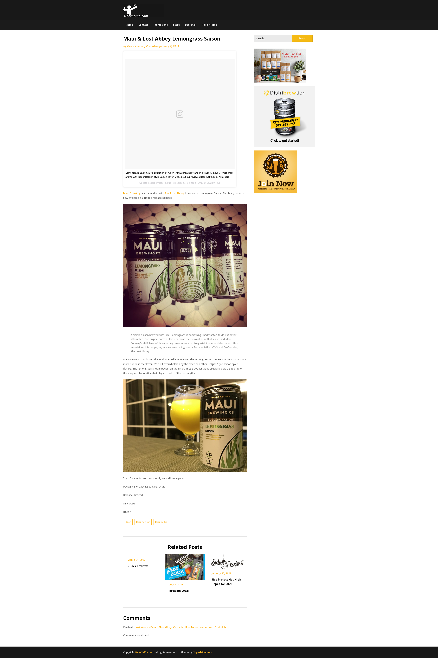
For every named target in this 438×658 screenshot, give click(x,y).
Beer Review (143, 521)
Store (176, 24)
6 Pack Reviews (137, 566)
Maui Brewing (131, 193)
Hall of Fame (209, 24)
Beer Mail (190, 24)
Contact (143, 24)
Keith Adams (135, 46)
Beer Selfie (161, 521)
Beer (128, 521)
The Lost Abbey (174, 193)
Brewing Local (179, 591)
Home (129, 24)
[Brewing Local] (185, 566)
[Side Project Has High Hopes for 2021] (227, 560)
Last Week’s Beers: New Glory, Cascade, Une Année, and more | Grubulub (180, 627)
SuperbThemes (202, 652)
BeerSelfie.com (144, 652)
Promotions (161, 24)
